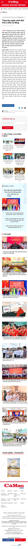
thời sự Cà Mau (5, 112)
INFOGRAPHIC (4, 503)
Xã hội (19, 8)
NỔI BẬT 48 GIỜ (8, 186)
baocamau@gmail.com (15, 532)
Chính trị (10, 8)
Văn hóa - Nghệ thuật (4, 499)
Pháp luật (23, 493)
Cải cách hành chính (4, 494)
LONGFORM (23, 499)
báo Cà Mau (11, 111)
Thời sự (5, 8)
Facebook (8, 539)
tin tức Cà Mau (12, 112)
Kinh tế (15, 8)
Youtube (20, 539)
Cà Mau (16, 111)
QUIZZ (15, 503)
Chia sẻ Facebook (8, 105)
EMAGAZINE (10, 503)
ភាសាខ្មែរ (21, 5)
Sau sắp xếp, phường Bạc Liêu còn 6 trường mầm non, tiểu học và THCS (13, 193)
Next (24, 465)
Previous (3, 465)
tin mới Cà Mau (21, 111)
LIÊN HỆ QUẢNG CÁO (4, 506)
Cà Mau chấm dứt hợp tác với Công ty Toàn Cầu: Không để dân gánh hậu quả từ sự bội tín (14, 220)
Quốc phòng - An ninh (17, 495)
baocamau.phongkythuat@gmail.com (14, 533)
